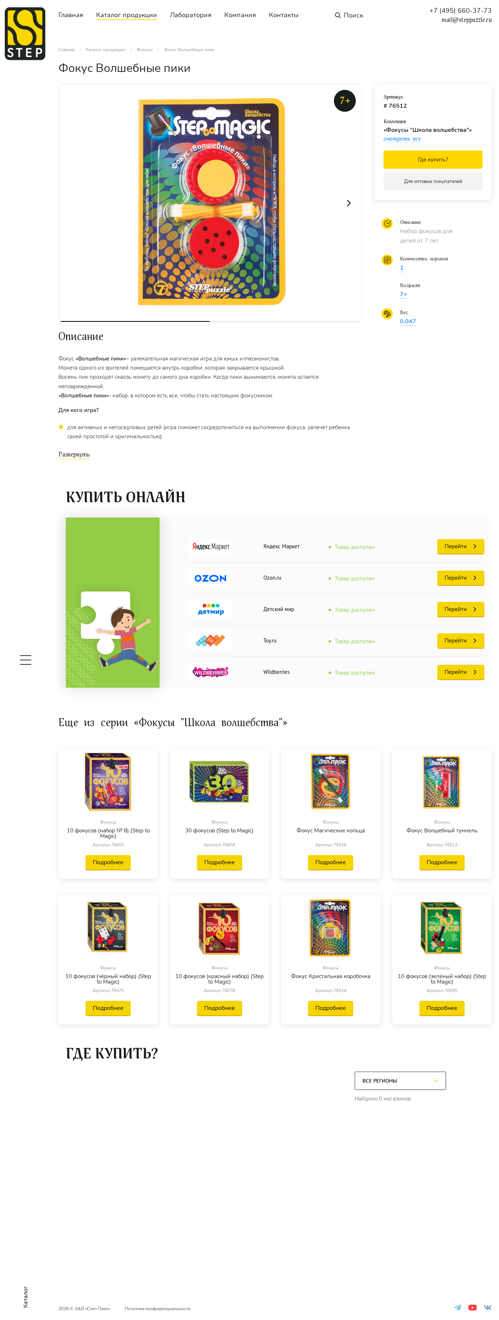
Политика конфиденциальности (157, 1308)
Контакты (283, 15)
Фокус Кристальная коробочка (330, 977)
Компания (240, 15)
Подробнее (108, 862)
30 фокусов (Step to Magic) (219, 831)
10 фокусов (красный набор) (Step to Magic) (219, 979)
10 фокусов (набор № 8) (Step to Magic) (108, 833)
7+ (403, 294)
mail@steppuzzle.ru (467, 20)
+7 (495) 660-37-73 (461, 10)
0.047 (408, 321)
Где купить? (433, 159)
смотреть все (402, 139)
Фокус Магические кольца (331, 831)
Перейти (456, 546)
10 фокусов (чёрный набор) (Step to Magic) (108, 979)
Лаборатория (191, 15)
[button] (349, 203)
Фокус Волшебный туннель (442, 831)
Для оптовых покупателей (433, 181)
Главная (70, 15)
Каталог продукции (126, 15)
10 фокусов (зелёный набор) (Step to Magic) (442, 979)
